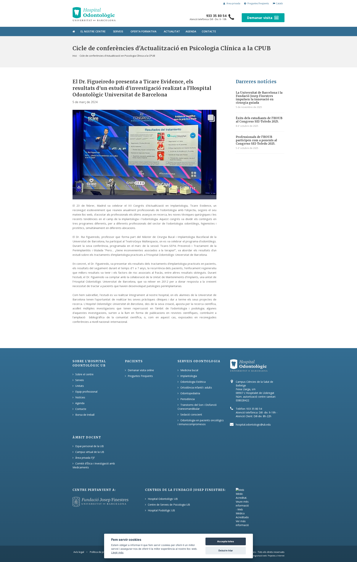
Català (279, 3)
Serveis (118, 31)
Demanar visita (259, 17)
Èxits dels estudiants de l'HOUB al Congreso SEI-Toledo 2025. (259, 119)
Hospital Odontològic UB (163, 499)
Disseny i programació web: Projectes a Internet (264, 555)
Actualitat (172, 31)
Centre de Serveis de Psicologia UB (169, 504)
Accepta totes (225, 541)
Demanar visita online (141, 370)
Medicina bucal (189, 370)
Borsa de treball (84, 414)
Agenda (191, 31)
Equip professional (86, 391)
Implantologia (188, 376)
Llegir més (117, 552)
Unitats (79, 386)
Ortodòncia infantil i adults (196, 387)
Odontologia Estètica (193, 381)
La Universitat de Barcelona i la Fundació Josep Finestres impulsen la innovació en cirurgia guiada (259, 97)
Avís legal (78, 552)
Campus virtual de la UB (89, 452)
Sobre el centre (84, 374)
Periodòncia (187, 399)
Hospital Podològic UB (161, 510)
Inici (75, 55)
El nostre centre (93, 31)
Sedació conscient (191, 414)
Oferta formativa (143, 31)
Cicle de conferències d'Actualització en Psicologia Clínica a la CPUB (117, 55)
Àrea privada (233, 3)
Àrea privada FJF (85, 457)
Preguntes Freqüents (140, 376)
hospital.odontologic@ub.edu (253, 424)
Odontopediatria (190, 393)
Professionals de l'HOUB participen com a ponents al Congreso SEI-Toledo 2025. (256, 140)
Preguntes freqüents (258, 3)
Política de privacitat (101, 552)
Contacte (209, 31)
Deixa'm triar (225, 550)
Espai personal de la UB (89, 446)
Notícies (80, 397)
